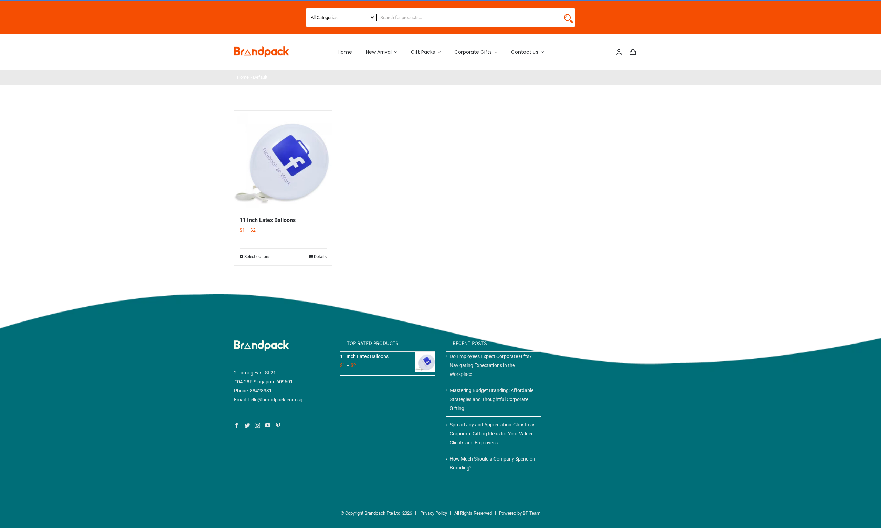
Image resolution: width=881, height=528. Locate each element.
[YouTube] (267, 425)
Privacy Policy (433, 513)
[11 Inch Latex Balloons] (283, 159)
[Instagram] (257, 425)
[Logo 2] (261, 49)
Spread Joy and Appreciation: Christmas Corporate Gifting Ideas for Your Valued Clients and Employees (492, 433)
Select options (257, 256)
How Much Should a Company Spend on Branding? (492, 463)
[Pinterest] (278, 425)
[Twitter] (247, 425)
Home (243, 77)
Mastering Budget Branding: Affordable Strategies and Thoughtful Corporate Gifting (491, 399)
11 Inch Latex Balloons (268, 220)
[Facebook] (237, 425)
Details (320, 256)
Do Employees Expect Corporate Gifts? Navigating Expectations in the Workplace (491, 365)
